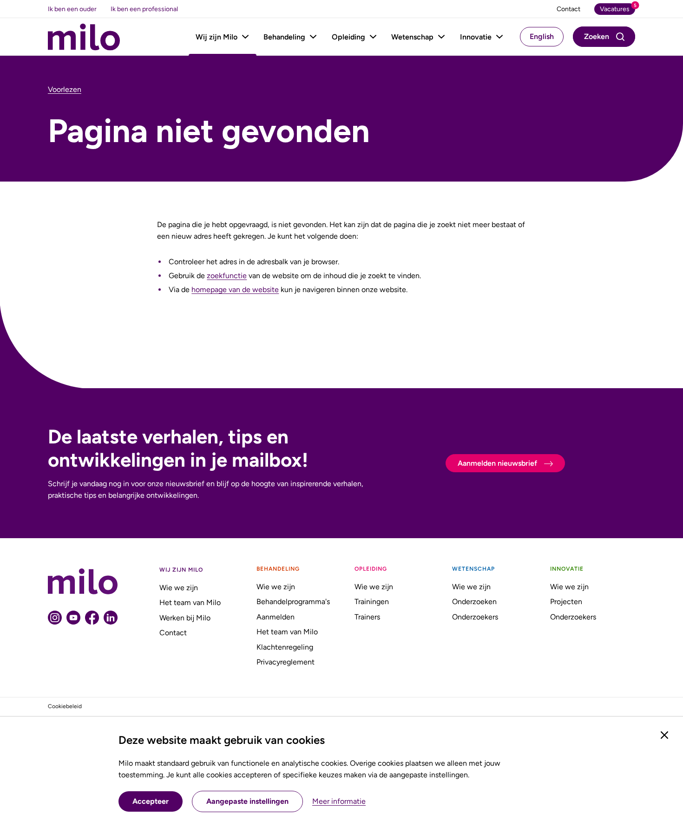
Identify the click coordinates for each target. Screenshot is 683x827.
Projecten (566, 601)
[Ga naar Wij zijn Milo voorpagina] (84, 37)
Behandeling (284, 37)
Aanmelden (275, 616)
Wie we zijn (178, 587)
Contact (173, 632)
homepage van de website (235, 289)
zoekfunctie (227, 275)
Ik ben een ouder (72, 9)
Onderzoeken (474, 601)
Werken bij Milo (184, 617)
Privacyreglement (285, 662)
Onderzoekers (475, 616)
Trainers (367, 616)
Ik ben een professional (144, 9)
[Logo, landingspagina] (83, 581)
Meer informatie (339, 801)
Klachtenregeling (284, 647)
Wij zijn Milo (216, 37)
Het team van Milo (190, 602)
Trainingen (372, 601)
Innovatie (476, 37)
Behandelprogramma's (293, 601)
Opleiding (348, 37)
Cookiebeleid (65, 706)
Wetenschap (412, 37)
